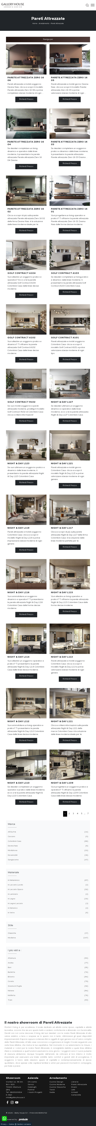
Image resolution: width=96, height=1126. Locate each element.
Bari (47, 967)
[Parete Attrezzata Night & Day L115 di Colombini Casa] (70, 574)
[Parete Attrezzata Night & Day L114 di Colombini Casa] (26, 639)
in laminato (47, 894)
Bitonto (47, 977)
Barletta (47, 972)
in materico (47, 908)
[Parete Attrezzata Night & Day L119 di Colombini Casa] (26, 510)
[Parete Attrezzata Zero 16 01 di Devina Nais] (70, 191)
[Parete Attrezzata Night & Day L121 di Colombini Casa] (70, 445)
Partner (31, 1090)
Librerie (74, 1082)
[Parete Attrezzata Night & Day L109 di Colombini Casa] (70, 765)
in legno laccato (47, 903)
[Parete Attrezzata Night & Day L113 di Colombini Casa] (70, 639)
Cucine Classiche (58, 1087)
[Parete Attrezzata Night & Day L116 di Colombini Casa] (26, 574)
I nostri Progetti (35, 1092)
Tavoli (52, 1090)
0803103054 (16, 1092)
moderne (47, 938)
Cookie (11, 1124)
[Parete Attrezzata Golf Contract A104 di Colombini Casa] (26, 255)
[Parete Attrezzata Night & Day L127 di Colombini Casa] (70, 384)
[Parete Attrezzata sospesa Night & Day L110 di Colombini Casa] (26, 765)
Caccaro (47, 836)
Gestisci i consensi (24, 1124)
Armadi (74, 1092)
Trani (47, 1000)
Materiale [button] (13, 872)
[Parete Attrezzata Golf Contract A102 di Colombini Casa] (26, 319)
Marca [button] (11, 824)
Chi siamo (32, 1082)
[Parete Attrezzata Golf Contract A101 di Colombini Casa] (70, 319)
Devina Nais (47, 846)
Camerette (76, 1095)
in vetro (47, 913)
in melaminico (47, 880)
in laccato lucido (47, 885)
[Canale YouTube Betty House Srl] (16, 1102)
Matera (47, 991)
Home (34, 23)
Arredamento (44, 23)
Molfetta (47, 995)
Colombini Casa (47, 841)
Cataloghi (32, 1087)
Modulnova (47, 850)
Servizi (31, 1084)
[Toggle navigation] (91, 5)
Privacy (3, 1124)
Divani (74, 1087)
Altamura (47, 958)
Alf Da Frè (47, 832)
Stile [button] (10, 925)
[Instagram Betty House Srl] (12, 1102)
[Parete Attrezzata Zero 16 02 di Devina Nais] (26, 191)
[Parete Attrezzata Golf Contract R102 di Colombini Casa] (26, 384)
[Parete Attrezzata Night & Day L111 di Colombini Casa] (70, 703)
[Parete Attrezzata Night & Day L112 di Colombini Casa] (26, 703)
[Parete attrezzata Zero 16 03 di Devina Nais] (70, 123)
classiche (47, 933)
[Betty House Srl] (43, 5)
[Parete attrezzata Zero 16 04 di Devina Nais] (26, 123)
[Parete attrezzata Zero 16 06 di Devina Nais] (26, 59)
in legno (47, 899)
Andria (47, 963)
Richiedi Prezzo (26, 99)
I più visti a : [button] (14, 950)
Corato (47, 981)
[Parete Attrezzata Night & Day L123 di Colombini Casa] (26, 445)
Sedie (52, 1092)
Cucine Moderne (57, 1084)
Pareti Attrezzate (57, 23)
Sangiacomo (47, 860)
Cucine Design (56, 1082)
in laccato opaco (47, 889)
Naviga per (48, 39)
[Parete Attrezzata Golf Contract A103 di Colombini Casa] (70, 255)
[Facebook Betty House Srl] (8, 1102)
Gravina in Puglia (47, 986)
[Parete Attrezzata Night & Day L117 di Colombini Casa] (70, 510)
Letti (73, 1090)
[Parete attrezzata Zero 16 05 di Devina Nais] (70, 59)
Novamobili (47, 855)
